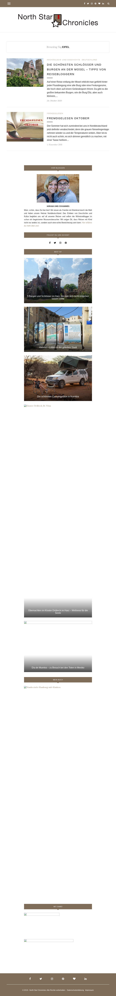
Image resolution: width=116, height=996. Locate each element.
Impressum (89, 990)
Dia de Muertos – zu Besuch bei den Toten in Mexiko (58, 667)
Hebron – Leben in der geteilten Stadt (58, 347)
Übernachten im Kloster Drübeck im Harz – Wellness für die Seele (58, 611)
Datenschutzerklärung (75, 990)
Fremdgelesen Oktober (68, 118)
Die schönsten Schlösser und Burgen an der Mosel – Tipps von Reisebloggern (76, 69)
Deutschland (89, 60)
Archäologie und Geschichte (63, 60)
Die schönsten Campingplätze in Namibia (58, 396)
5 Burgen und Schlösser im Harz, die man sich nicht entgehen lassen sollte (58, 297)
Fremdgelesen (55, 113)
